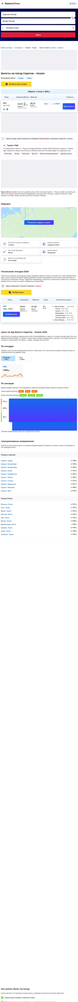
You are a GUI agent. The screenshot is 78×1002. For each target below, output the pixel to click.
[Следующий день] (73, 28)
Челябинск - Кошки (7, 534)
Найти (38, 35)
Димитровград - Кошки (8, 524)
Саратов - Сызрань (7, 481)
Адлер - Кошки (6, 531)
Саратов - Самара (6, 460)
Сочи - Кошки (5, 507)
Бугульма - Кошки (7, 504)
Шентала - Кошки (6, 514)
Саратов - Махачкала (8, 487)
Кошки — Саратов (57, 47)
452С (5, 306)
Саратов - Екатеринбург (9, 464)
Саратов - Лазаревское (8, 484)
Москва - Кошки (6, 521)
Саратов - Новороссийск (9, 467)
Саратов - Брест (6, 491)
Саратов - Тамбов (7, 477)
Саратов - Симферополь (9, 474)
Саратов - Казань (6, 470)
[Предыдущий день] (3, 28)
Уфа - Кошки (5, 517)
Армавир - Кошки (6, 527)
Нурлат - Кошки (6, 511)
